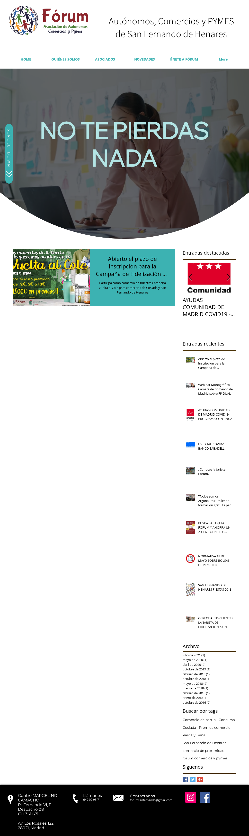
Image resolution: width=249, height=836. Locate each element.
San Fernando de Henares (204, 743)
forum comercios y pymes (205, 758)
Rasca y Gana (194, 735)
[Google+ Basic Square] (200, 779)
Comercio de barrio (199, 720)
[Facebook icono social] (205, 797)
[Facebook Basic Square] (185, 779)
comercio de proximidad (203, 750)
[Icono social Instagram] (190, 797)
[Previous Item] (190, 277)
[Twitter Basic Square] (193, 779)
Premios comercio (215, 727)
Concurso (227, 720)
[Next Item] (228, 277)
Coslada (189, 727)
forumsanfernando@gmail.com (151, 800)
